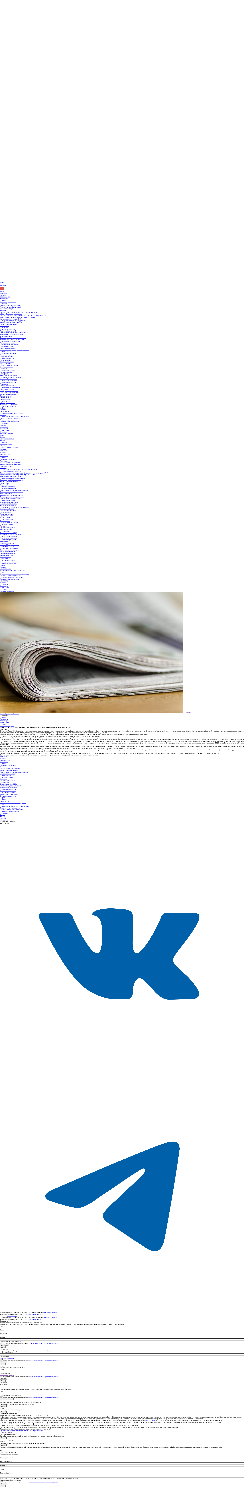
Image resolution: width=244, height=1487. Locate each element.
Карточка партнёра (6, 372)
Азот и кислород (5, 363)
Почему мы (3, 442)
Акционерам (4, 384)
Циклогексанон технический (9, 344)
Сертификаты (4, 374)
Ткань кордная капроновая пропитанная (13, 338)
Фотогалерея (4, 428)
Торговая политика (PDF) (8, 375)
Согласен (3, 1449)
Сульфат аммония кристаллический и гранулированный (18, 312)
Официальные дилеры (7, 370)
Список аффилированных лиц (10, 387)
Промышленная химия (7, 343)
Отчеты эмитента (5, 399)
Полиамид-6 (4, 327)
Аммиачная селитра (6, 309)
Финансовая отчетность (8, 394)
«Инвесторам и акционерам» (32, 1314)
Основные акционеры (7, 386)
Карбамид (3, 310)
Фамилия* (3, 1334)
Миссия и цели (5, 297)
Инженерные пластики (7, 329)
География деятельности (8, 302)
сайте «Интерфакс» (50, 1312)
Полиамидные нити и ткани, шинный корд (14, 332)
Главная (2, 714)
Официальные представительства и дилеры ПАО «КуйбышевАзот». (22, 1430)
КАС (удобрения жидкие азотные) (11, 314)
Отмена (3, 1347)
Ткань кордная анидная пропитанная (12, 339)
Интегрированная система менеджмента (13, 413)
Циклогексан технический (8, 346)
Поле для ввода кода (6, 1352)
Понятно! (3, 1406)
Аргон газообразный (7, 362)
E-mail (2, 1369)
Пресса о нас (4, 427)
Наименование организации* (9, 1454)
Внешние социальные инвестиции (11, 420)
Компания (3, 756)
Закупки (2, 282)
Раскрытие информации (8, 382)
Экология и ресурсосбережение (10, 418)
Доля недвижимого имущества (10, 392)
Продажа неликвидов (7, 439)
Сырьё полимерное (6, 355)
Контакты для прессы (7, 433)
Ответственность (5, 801)
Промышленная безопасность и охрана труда (14, 416)
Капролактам (4, 326)
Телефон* (3, 1337)
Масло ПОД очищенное (8, 348)
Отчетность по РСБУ (7, 398)
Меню (2, 291)
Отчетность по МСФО (7, 396)
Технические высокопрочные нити (11, 334)
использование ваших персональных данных (43, 1343)
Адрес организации (6, 1458)
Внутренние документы (8, 406)
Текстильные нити (6, 336)
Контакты (3, 285)
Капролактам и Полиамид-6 (9, 324)
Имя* (2, 1326)
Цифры (2, 408)
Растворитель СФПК (7, 351)
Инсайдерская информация (9, 391)
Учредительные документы (9, 404)
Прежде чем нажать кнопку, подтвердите (30, 1343)
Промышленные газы (7, 358)
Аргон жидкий (5, 360)
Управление (4, 298)
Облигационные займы (7, 403)
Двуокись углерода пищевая (9, 365)
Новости (3, 425)
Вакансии (3, 445)
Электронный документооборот (10, 377)
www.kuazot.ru (151, 1420)
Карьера (2, 284)
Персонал (3, 415)
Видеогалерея (4, 430)
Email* (2, 1391)
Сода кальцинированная (8, 353)
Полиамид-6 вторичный (8, 331)
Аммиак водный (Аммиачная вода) (11, 322)
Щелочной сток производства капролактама (14, 350)
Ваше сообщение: (5, 1473)
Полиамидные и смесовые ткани (10, 341)
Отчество (3, 1330)
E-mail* (2, 1469)
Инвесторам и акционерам (8, 787)
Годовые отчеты (5, 401)
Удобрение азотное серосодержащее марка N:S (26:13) (17, 317)
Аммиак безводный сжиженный (10, 307)
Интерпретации (12, 1316)
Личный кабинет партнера (8, 379)
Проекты (3, 300)
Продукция (3, 767)
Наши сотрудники (6, 444)
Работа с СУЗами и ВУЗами (9, 447)
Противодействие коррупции (9, 421)
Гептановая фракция (6, 356)
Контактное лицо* (6, 1461)
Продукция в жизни (6, 367)
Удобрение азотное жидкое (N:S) (10, 319)
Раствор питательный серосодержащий (13, 321)
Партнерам (3, 779)
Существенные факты (7, 389)
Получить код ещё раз (7, 1358)
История (3, 295)
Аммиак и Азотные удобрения (10, 305)
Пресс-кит (3, 432)
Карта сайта (4, 820)
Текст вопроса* (5, 1384)
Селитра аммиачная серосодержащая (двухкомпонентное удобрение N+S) (24, 315)
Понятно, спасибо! (6, 1432)
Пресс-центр (187, 712)
